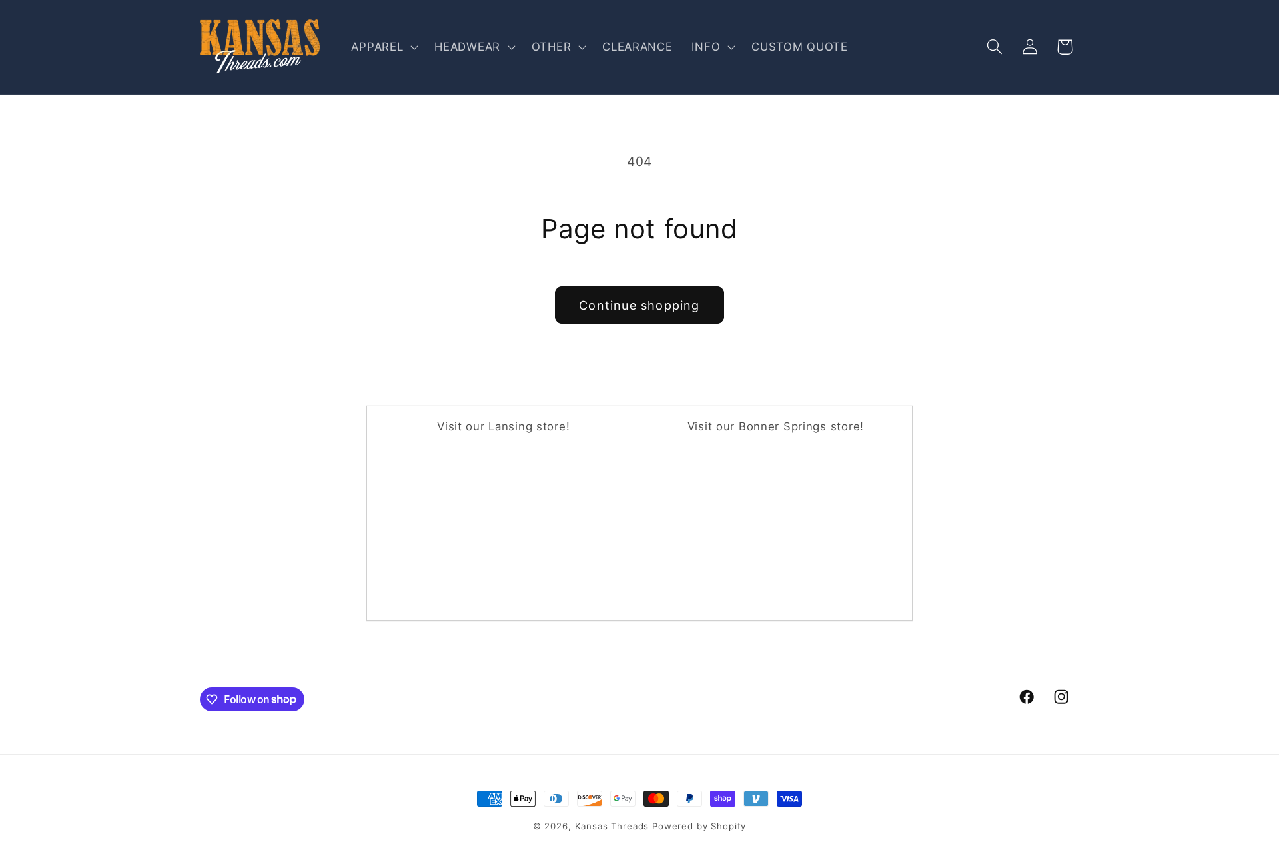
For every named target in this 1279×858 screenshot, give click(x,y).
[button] (383, 47)
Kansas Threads (612, 826)
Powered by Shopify (699, 826)
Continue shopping (639, 305)
